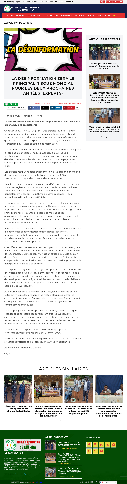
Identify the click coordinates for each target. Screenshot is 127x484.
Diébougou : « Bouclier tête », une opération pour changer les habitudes (104, 66)
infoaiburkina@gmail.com (23, 474)
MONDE (18, 23)
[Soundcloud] (109, 1)
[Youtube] (121, 1)
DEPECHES (62, 476)
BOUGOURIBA (63, 448)
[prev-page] (102, 136)
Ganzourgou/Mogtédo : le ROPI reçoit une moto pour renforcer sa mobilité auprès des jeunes (104, 129)
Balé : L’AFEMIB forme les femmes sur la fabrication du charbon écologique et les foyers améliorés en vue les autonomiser (104, 98)
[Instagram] (104, 1)
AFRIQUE (27, 23)
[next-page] (106, 136)
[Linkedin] (106, 1)
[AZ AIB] (7, 104)
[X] (115, 1)
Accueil (8, 23)
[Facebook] (101, 1)
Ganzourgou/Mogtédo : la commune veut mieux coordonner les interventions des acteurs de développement (108, 411)
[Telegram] (112, 1)
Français (106, 482)
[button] (114, 15)
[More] (77, 108)
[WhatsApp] (118, 1)
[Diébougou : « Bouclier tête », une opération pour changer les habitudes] (104, 52)
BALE (60, 463)
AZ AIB (13, 104)
